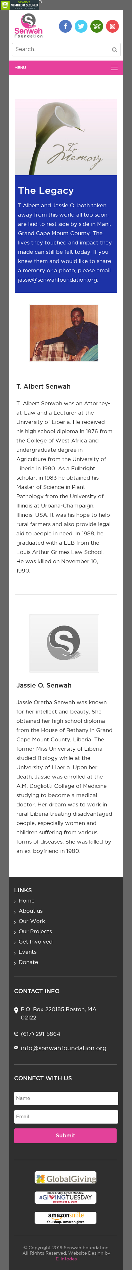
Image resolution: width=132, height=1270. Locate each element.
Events (28, 952)
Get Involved (36, 942)
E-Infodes (66, 1259)
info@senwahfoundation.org (64, 1048)
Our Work (32, 921)
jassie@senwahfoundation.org (57, 280)
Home (27, 901)
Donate (28, 962)
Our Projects (35, 931)
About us (31, 911)
